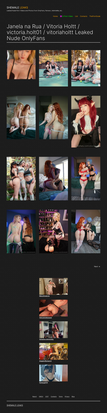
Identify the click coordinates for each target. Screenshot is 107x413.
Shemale (17, 7)
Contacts (83, 16)
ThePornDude (94, 16)
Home (55, 16)
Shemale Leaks (15, 405)
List (76, 16)
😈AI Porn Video (66, 16)
